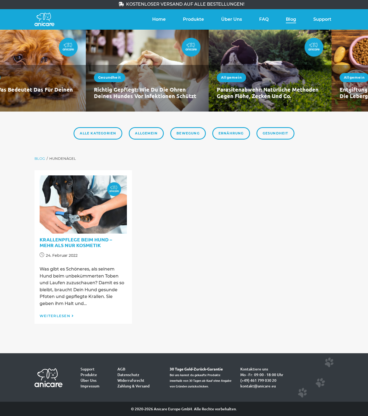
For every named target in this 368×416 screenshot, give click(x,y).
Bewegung (188, 133)
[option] (61, 71)
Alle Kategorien (98, 133)
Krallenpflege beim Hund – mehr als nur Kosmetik (76, 242)
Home (159, 19)
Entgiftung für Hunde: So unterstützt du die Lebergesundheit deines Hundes (307, 92)
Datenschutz (128, 374)
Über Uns (231, 19)
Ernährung (231, 133)
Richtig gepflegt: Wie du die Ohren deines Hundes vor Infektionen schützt (59, 92)
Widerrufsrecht (130, 380)
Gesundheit (23, 77)
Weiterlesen (55, 316)
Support (322, 19)
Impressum (90, 386)
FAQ (264, 19)
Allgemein (145, 77)
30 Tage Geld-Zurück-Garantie (196, 368)
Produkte (193, 19)
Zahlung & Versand (133, 386)
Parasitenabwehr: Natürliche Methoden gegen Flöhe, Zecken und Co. (182, 92)
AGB (121, 369)
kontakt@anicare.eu (258, 386)
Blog (291, 19)
